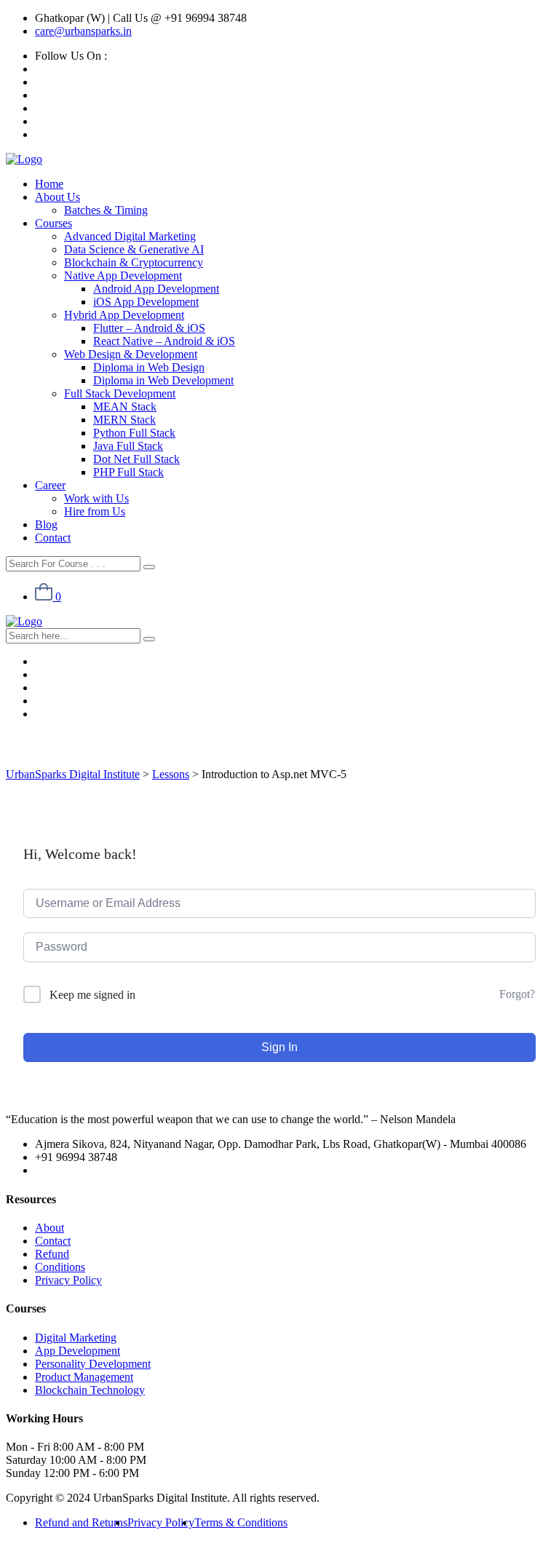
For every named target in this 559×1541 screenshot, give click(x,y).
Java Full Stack (128, 446)
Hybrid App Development (124, 315)
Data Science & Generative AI (134, 249)
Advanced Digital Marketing (130, 236)
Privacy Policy (68, 1280)
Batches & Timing (106, 210)
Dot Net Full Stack (136, 459)
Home (49, 184)
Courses (53, 223)
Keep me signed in (92, 995)
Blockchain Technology (90, 1390)
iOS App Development (146, 302)
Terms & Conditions (241, 1522)
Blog (46, 524)
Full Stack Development (119, 393)
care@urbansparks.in (83, 31)
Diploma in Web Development (163, 380)
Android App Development (156, 288)
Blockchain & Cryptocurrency (133, 262)
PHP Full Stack (128, 472)
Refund (52, 1254)
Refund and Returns (81, 1522)
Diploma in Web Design (149, 367)
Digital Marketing (75, 1337)
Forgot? (517, 994)
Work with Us (96, 498)
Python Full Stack (134, 433)
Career (50, 485)
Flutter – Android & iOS (149, 328)
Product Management (84, 1377)
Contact (53, 537)
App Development (77, 1350)
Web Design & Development (130, 354)
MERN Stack (124, 419)
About (49, 1227)
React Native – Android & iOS (164, 341)
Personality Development (93, 1364)
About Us (57, 197)
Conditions (60, 1267)
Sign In (279, 1047)
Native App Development (123, 275)
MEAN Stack (124, 406)
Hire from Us (94, 511)
